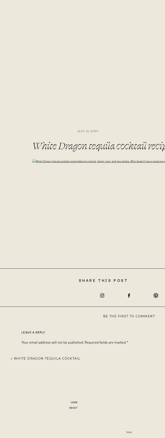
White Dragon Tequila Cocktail (47, 358)
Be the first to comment (129, 316)
